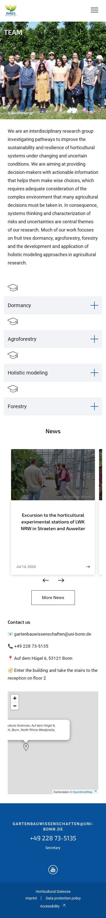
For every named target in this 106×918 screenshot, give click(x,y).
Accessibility (50, 906)
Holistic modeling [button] (28, 373)
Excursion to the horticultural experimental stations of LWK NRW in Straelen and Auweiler (53, 521)
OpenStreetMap (82, 792)
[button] (26, 747)
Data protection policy (63, 898)
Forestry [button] (17, 406)
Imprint (31, 898)
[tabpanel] (53, 70)
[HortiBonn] (11, 11)
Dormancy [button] (19, 305)
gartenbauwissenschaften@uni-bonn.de (53, 827)
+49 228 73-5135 (53, 838)
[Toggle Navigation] (94, 10)
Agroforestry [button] (22, 339)
